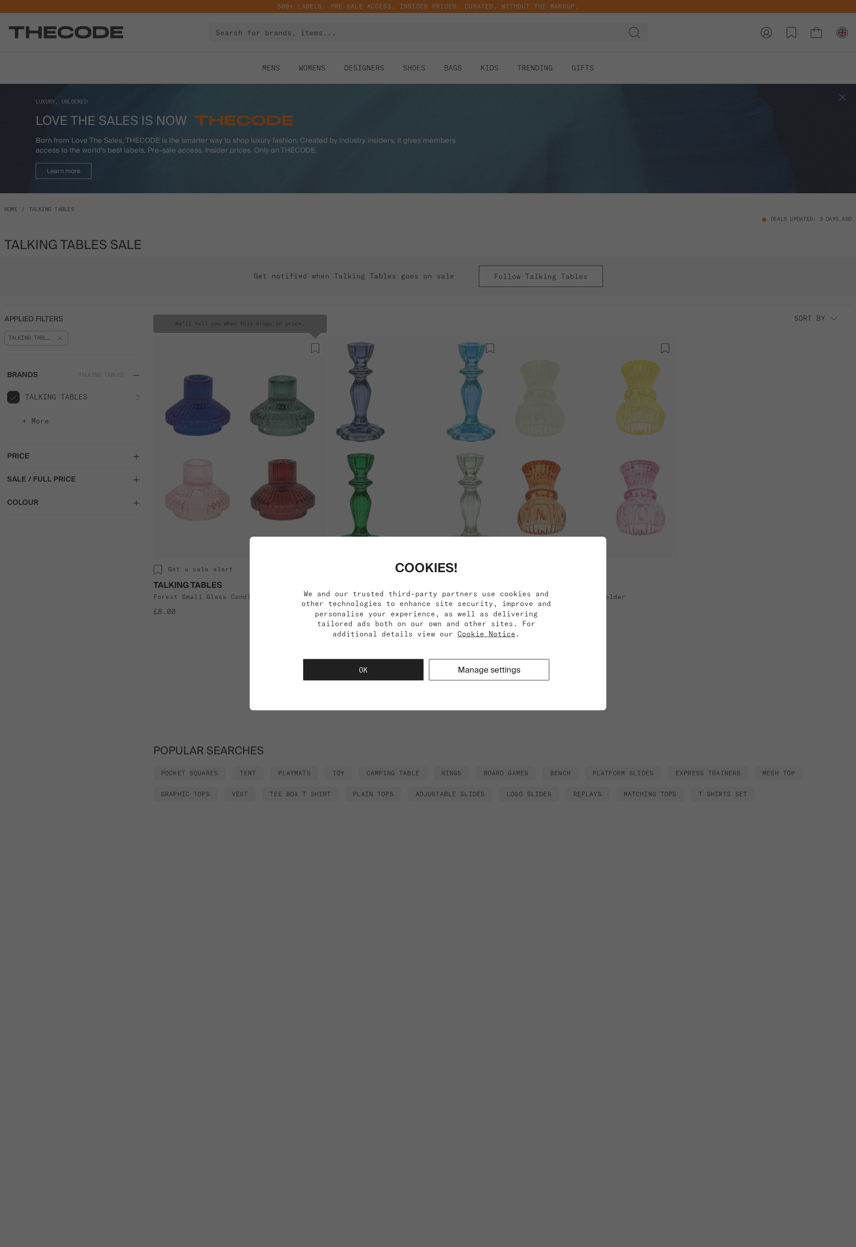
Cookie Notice (486, 633)
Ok (363, 669)
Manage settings (489, 669)
